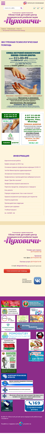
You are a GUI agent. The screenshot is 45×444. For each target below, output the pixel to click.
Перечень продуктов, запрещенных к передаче (20, 187)
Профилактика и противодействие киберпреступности (22, 177)
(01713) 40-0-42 (36, 252)
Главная (3, 28)
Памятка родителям (11, 200)
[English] (42, 8)
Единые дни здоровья (12, 206)
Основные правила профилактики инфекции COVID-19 (22, 167)
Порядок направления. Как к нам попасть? (19, 193)
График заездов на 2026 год (14, 164)
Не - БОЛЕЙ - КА (10, 213)
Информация (11, 28)
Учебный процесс (10, 210)
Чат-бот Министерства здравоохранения (18, 170)
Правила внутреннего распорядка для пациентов (21, 197)
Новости (19, 28)
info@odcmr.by (22, 266)
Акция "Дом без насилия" (13, 180)
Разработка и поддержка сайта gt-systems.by (16, 424)
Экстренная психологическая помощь (17, 174)
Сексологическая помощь (17, 271)
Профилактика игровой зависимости (17, 183)
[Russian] (34, 8)
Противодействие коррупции (14, 203)
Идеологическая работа (13, 160)
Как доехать (9, 190)
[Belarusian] (38, 8)
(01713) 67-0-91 (36, 262)
